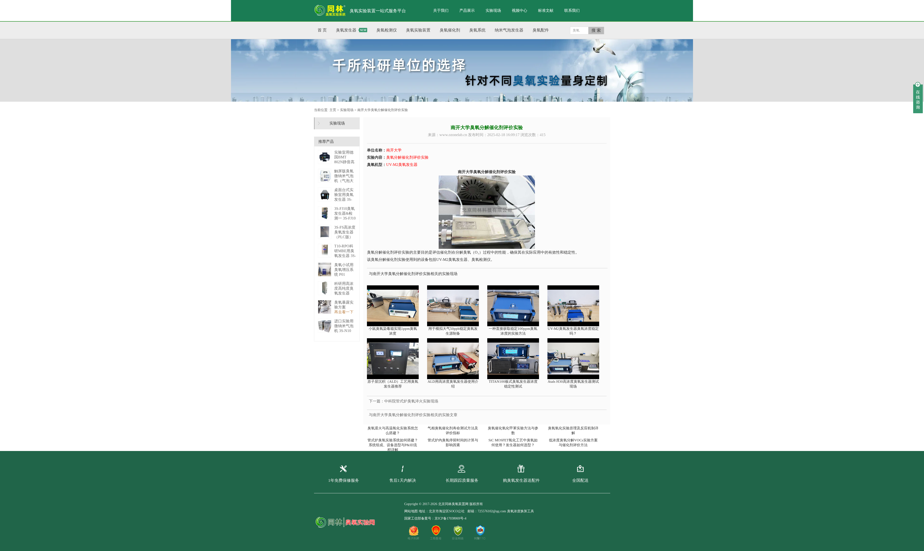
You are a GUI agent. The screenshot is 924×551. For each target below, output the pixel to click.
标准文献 (545, 10)
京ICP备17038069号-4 (450, 518)
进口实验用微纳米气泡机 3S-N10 (343, 326)
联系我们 (572, 10)
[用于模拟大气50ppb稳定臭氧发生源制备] (455, 305)
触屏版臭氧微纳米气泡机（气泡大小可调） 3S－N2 (344, 180)
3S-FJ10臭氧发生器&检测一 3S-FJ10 (345, 213)
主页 (332, 110)
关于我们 (441, 10)
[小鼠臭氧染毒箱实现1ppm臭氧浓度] (395, 305)
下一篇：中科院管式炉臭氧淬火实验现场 (403, 401)
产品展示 (467, 10)
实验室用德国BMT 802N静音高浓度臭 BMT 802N (344, 162)
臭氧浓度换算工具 (520, 511)
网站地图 (411, 511)
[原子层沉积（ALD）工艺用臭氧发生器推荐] (395, 358)
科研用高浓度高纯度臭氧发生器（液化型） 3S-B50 (343, 293)
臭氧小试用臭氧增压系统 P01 (343, 269)
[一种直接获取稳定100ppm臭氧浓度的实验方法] (515, 305)
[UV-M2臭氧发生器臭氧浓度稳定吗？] (575, 305)
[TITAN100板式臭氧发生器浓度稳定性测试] (515, 358)
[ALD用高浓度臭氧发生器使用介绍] (455, 358)
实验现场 (493, 10)
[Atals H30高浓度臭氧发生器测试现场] (575, 358)
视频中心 (519, 10)
